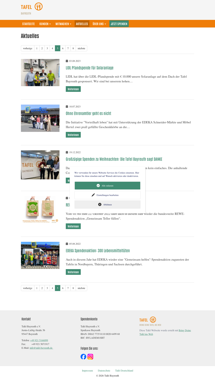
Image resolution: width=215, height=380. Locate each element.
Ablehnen (107, 204)
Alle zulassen (107, 185)
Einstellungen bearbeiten (108, 195)
